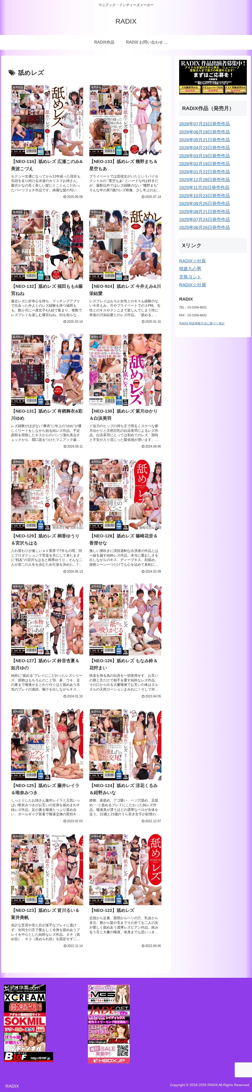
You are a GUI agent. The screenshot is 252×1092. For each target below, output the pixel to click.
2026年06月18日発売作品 (204, 131)
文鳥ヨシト (190, 276)
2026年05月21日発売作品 (204, 139)
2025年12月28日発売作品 (204, 179)
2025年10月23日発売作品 (204, 195)
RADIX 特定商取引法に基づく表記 (201, 323)
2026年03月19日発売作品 (204, 155)
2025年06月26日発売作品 (204, 227)
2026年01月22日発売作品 (204, 171)
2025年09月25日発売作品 (204, 203)
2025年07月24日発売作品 (204, 219)
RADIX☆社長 (192, 260)
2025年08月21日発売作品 (204, 211)
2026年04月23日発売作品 (204, 147)
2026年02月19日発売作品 (204, 163)
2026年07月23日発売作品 (204, 123)
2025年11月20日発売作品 (204, 187)
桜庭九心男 (190, 268)
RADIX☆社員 (192, 284)
